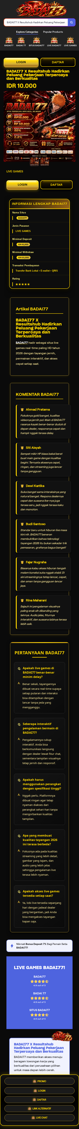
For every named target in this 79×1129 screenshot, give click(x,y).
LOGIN (21, 62)
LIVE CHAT (41, 1119)
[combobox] (36, 22)
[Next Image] (72, 126)
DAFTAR (58, 62)
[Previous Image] (7, 126)
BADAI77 (22, 342)
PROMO (41, 1079)
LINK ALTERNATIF (42, 1109)
